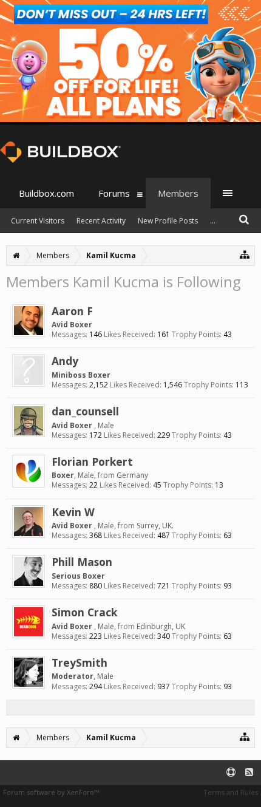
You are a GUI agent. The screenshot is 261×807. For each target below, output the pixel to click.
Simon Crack (84, 612)
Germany (132, 475)
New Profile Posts (168, 221)
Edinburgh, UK (161, 626)
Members (178, 193)
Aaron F (72, 311)
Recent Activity (101, 221)
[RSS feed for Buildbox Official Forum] (249, 772)
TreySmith (79, 662)
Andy (65, 360)
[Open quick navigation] (245, 254)
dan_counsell (85, 411)
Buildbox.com (46, 193)
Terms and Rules (230, 792)
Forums (114, 193)
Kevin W (73, 512)
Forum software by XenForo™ (51, 792)
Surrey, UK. (155, 525)
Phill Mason (82, 561)
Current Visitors (37, 221)
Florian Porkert (92, 461)
